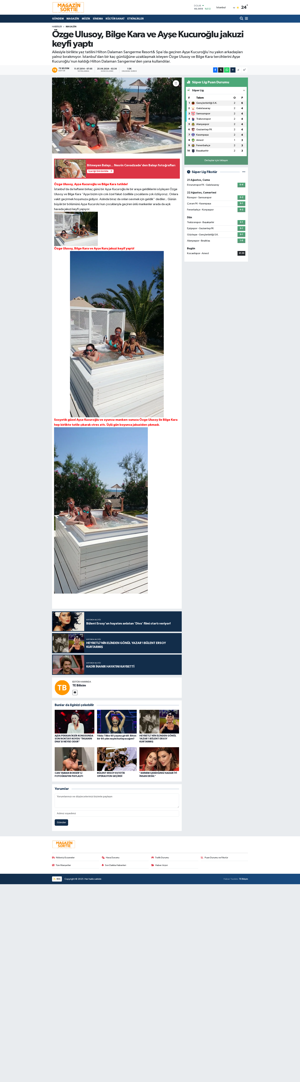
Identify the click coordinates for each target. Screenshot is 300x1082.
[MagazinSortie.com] (68, 7)
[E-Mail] (75, 692)
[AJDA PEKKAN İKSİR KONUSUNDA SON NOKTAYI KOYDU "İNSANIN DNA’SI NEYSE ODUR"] (74, 721)
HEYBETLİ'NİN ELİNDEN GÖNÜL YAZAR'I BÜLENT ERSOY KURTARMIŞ (157, 738)
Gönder (61, 822)
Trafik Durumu (162, 857)
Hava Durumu (112, 857)
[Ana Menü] (246, 18)
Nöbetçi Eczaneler (65, 857)
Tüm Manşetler (63, 865)
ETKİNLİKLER (135, 18)
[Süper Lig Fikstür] (243, 172)
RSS (58, 879)
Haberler (57, 27)
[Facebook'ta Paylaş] (215, 70)
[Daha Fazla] (232, 70)
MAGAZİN (72, 18)
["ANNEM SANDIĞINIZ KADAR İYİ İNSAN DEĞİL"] (159, 759)
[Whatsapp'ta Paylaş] (227, 70)
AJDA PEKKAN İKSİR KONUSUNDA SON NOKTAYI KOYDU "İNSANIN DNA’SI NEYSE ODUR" (74, 738)
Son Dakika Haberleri (115, 865)
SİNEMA (98, 18)
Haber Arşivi (161, 865)
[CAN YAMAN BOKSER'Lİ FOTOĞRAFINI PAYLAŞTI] (74, 759)
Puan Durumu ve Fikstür (216, 857)
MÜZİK (86, 18)
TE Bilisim (79, 685)
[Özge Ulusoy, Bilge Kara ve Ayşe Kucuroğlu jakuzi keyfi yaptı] (117, 116)
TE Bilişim (243, 879)
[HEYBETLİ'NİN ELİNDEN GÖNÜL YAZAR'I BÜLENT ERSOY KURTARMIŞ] (159, 721)
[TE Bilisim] (62, 687)
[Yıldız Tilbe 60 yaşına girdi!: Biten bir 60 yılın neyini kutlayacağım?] (117, 721)
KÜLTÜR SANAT (115, 18)
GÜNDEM (58, 18)
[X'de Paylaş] (220, 70)
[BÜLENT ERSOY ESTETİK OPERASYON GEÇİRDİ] (117, 759)
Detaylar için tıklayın (216, 160)
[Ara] (242, 18)
